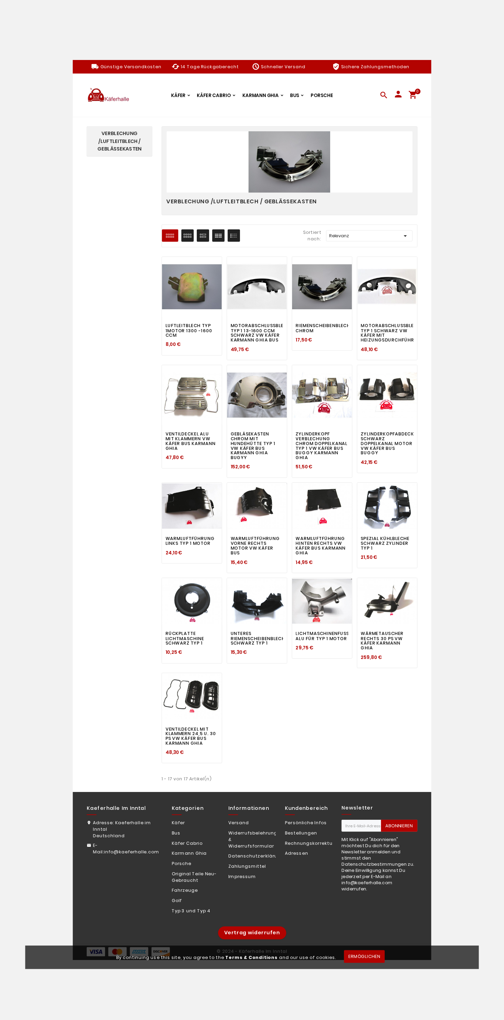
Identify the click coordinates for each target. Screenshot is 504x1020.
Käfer (178, 823)
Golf (177, 901)
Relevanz (369, 236)
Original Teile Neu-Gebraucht (194, 877)
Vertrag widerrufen (252, 932)
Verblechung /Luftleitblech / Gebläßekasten (119, 141)
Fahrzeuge (185, 890)
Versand (238, 823)
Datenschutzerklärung (256, 856)
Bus (176, 833)
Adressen (296, 853)
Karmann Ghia (189, 853)
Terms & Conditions (251, 958)
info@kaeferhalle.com (131, 852)
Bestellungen (301, 833)
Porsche (182, 864)
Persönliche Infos (306, 823)
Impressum (242, 876)
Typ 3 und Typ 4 (191, 911)
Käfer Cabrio (187, 843)
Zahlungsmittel (247, 866)
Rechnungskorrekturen (312, 843)
